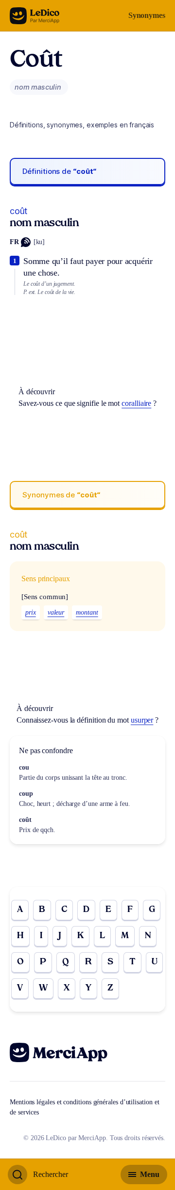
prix (30, 612)
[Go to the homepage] (35, 15)
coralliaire (136, 403)
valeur (56, 612)
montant (87, 612)
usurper (142, 720)
